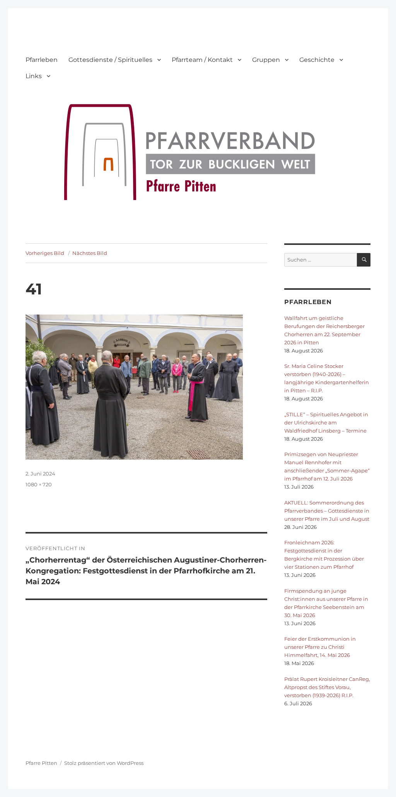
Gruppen (266, 59)
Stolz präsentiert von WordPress (103, 763)
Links (34, 76)
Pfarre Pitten (41, 763)
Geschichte (317, 59)
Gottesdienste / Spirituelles (110, 59)
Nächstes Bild (89, 253)
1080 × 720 (39, 484)
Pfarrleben (42, 59)
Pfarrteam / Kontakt (202, 59)
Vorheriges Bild (45, 253)
